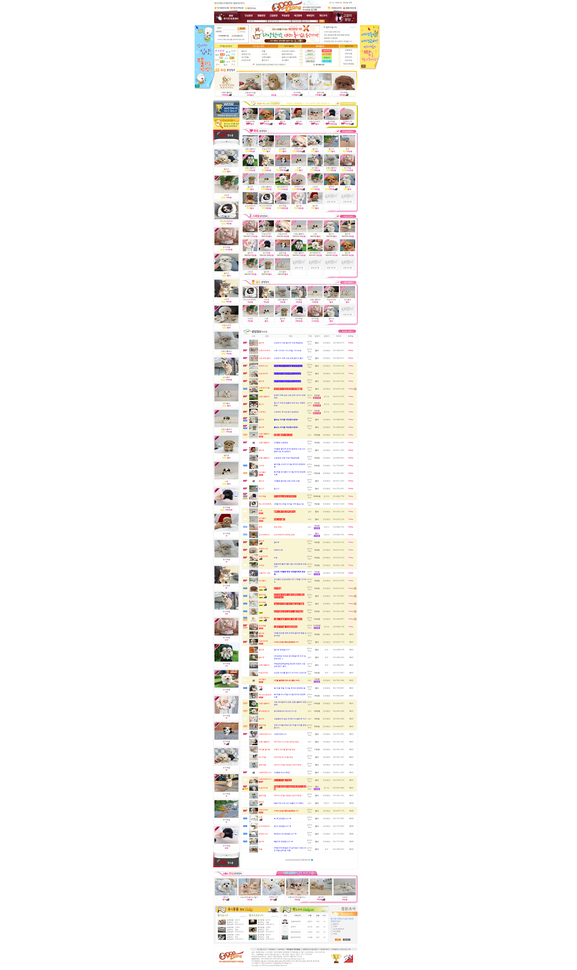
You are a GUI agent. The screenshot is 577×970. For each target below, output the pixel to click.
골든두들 (320, 92)
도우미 (293, 927)
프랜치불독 (266, 57)
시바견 (264, 54)
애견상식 (348, 57)
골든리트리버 (287, 54)
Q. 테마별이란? (319, 64)
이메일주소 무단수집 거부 (341, 949)
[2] (288, 860)
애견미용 (348, 54)
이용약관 (280, 949)
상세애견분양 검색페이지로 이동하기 (271, 64)
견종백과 (348, 50)
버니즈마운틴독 (226, 221)
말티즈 (244, 51)
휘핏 (347, 149)
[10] (309, 860)
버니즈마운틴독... (266, 206)
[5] (296, 860)
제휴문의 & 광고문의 (310, 949)
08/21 (351, 634)
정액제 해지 (324, 949)
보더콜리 (285, 60)
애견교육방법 (348, 64)
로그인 (331, 2)
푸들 (263, 51)
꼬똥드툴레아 (226, 92)
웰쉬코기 (265, 60)
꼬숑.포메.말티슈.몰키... (249, 897)
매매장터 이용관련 (331, 38)
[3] (290, 860)
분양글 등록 (347, 2)
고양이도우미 (296, 921)
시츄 (266, 319)
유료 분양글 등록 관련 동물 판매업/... (337, 35)
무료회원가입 (224, 36)
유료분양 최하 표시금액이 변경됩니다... (338, 41)
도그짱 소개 (261, 949)
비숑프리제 (245, 60)
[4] (293, 860)
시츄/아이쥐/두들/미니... (297, 897)
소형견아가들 (250, 93)
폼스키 (331, 149)
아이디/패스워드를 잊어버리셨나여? (231, 39)
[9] (306, 860)
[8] (303, 860)
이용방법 (271, 949)
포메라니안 (245, 54)
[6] (298, 860)
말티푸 (266, 122)
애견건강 (348, 60)
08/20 (351, 803)
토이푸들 (245, 57)
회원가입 (338, 2)
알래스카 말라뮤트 (289, 57)
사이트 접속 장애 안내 (332, 32)
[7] (301, 860)
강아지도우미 (296, 932)
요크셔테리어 (250, 206)
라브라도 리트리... (289, 51)
